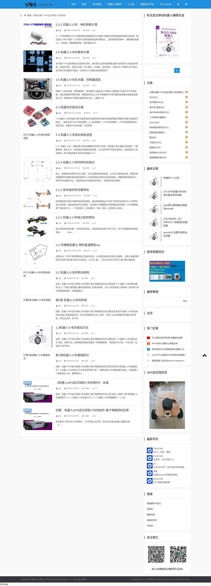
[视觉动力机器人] (35, 4)
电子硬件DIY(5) (156, 102)
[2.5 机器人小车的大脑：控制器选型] (37, 89)
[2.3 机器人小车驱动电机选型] (37, 144)
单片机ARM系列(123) (159, 112)
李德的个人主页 (171, 178)
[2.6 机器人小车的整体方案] (37, 61)
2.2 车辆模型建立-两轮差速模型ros (78, 245)
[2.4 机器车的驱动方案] (37, 116)
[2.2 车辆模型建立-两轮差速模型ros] (37, 254)
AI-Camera (165, 4)
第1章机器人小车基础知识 (72, 355)
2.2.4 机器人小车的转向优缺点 (75, 162)
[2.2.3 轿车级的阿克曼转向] (37, 199)
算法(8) (152, 137)
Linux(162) (154, 122)
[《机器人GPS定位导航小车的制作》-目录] (37, 392)
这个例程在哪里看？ (162, 480)
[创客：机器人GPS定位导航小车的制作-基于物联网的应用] (37, 419)
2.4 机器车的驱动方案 (70, 107)
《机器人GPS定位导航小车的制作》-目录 (82, 382)
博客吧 (83, 579)
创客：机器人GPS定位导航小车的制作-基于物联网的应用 (92, 410)
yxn (60, 30)
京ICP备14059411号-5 (181, 579)
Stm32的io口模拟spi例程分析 (165, 343)
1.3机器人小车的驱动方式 (72, 327)
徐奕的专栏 (152, 520)
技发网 (150, 509)
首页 (29, 15)
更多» (185, 301)
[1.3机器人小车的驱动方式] (37, 336)
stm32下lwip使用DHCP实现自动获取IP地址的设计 (174, 355)
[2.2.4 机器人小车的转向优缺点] (37, 171)
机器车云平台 (147, 4)
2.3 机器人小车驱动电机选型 (74, 134)
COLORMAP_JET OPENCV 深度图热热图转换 (175, 222)
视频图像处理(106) (158, 157)
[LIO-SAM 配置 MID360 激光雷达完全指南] (154, 195)
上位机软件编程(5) (157, 117)
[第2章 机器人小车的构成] (37, 309)
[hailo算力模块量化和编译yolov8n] (154, 209)
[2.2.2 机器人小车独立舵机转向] (37, 226)
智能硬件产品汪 (154, 503)
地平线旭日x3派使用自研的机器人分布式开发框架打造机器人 (179, 349)
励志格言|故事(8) (157, 132)
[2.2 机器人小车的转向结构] (37, 281)
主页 (73, 4)
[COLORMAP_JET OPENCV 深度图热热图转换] (154, 222)
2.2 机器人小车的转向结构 (72, 272)
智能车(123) (154, 147)
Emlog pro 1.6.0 (66, 579)
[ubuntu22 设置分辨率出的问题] (154, 236)
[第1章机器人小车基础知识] (37, 364)
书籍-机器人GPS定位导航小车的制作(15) (167, 92)
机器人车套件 (114, 4)
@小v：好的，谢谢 (161, 450)
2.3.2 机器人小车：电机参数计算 (76, 24)
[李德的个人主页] (154, 181)
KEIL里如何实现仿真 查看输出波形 (167, 338)
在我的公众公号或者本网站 (165, 473)
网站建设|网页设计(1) (159, 127)
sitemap (4, 584)
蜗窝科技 (151, 514)
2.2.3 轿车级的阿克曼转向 (72, 190)
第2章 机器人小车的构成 (71, 300)
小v (60, 223)
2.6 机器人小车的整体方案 (72, 52)
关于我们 (97, 4)
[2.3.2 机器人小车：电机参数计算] (37, 33)
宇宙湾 (150, 526)
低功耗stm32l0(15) (158, 152)
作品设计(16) (155, 142)
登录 (84, 4)
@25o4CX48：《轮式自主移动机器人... (170, 465)
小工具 (130, 4)
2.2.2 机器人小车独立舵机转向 (75, 217)
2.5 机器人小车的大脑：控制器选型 (78, 79)
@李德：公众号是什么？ (164, 458)
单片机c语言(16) (156, 107)
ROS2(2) (153, 97)
